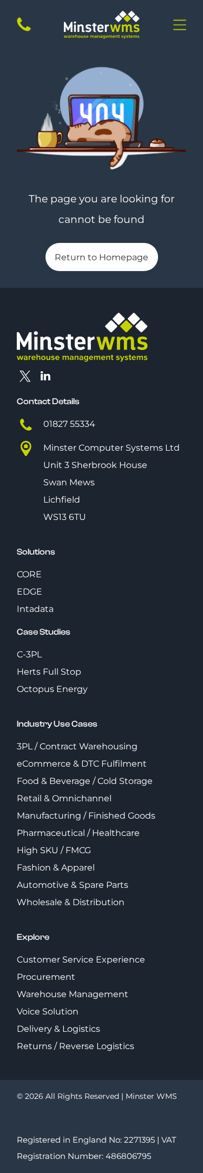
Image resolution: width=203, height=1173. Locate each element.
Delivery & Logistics (58, 1029)
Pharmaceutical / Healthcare (78, 833)
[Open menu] (180, 25)
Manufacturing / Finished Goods (86, 815)
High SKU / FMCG (54, 850)
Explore (33, 937)
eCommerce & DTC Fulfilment (82, 764)
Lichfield (61, 500)
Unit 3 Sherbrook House (95, 465)
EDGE (29, 591)
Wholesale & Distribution (71, 902)
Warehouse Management (72, 994)
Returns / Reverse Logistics (75, 1046)
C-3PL (29, 654)
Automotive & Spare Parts (72, 885)
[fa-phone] (23, 30)
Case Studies (43, 632)
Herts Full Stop (49, 672)
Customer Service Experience (81, 959)
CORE (29, 574)
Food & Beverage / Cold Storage (85, 781)
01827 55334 (69, 424)
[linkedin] (45, 377)
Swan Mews (69, 482)
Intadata (35, 609)
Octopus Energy (52, 689)
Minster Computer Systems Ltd (111, 448)
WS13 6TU (64, 517)
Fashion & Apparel (56, 867)
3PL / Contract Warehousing (77, 746)
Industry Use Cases (57, 724)
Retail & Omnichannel (64, 798)
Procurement (46, 977)
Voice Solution (47, 1011)
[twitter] (25, 377)
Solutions (36, 552)
